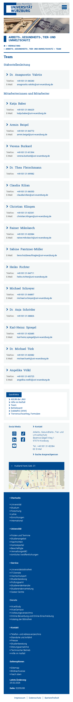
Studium (15, 507)
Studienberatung (19, 579)
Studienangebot (18, 538)
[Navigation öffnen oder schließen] (64, 7)
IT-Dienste (16, 572)
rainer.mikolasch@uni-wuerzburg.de (34, 237)
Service (14, 563)
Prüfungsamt (17, 582)
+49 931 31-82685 (25, 333)
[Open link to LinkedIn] (13, 440)
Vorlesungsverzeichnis (22, 613)
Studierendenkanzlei (20, 585)
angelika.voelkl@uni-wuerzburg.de (33, 379)
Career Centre (17, 592)
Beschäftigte (17, 548)
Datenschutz (35, 698)
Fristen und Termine (20, 535)
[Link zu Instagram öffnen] (13, 434)
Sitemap (15, 668)
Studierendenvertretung (22, 588)
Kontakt (38, 427)
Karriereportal (17, 545)
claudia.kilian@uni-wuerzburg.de (32, 195)
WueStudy (16, 606)
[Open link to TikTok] (21, 434)
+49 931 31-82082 (25, 355)
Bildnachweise (18, 671)
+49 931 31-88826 (25, 316)
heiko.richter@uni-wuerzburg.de (32, 276)
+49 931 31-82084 (25, 234)
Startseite (16, 498)
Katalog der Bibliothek (21, 619)
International (17, 520)
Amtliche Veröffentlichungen (24, 554)
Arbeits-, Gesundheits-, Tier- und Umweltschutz (29, 49)
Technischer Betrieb (20, 650)
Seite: (12, 688)
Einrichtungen (17, 517)
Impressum (19, 698)
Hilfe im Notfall (18, 653)
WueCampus (17, 609)
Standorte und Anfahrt (21, 637)
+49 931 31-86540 (25, 81)
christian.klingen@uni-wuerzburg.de (34, 216)
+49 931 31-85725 (25, 376)
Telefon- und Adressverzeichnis (26, 634)
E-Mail (39, 449)
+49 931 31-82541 (25, 212)
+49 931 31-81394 (25, 152)
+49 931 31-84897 (25, 294)
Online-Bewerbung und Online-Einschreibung (32, 616)
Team (58, 49)
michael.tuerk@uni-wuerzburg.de (33, 358)
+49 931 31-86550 (25, 191)
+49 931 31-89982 (25, 173)
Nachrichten (17, 542)
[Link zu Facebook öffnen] (21, 440)
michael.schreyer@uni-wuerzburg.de (34, 298)
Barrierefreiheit (52, 698)
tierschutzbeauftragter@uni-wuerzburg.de (37, 255)
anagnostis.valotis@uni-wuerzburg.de (35, 84)
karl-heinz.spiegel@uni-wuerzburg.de (34, 337)
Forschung (16, 511)
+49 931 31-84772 (25, 131)
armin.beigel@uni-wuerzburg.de (32, 134)
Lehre (13, 514)
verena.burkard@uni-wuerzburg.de (33, 156)
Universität (16, 504)
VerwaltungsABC (19, 551)
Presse (14, 640)
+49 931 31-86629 (25, 109)
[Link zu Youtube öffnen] (13, 446)
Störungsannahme (20, 647)
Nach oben (16, 674)
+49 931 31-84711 (25, 273)
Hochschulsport (18, 576)
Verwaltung (14, 46)
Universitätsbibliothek (21, 569)
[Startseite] (4, 46)
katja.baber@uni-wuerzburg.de (31, 113)
